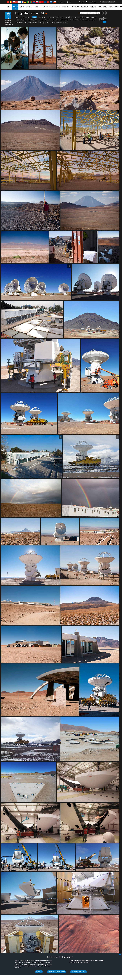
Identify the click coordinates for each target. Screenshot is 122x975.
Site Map (94, 2)
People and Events (65, 20)
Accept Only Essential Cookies (56, 971)
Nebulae (48, 20)
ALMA (34, 17)
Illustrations (32, 20)
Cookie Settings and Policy (78, 971)
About (9, 6)
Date (105, 22)
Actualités (29, 6)
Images (15, 6)
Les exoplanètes (76, 17)
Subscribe (82, 2)
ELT (57, 17)
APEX (39, 17)
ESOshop (38, 6)
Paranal (54, 20)
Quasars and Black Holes (88, 20)
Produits (93, 6)
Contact (88, 2)
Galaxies (93, 17)
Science (105, 2)
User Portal (112, 2)
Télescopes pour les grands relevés (55, 22)
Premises (75, 20)
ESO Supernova (64, 17)
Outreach (84, 6)
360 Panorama (26, 17)
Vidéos (22, 6)
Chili (43, 17)
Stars (40, 22)
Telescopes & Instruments (51, 6)
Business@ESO (102, 6)
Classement (103, 19)
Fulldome (86, 17)
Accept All (39, 971)
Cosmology (50, 17)
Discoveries (65, 6)
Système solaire (21, 22)
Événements (75, 6)
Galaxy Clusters (21, 20)
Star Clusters (32, 22)
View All (18, 17)
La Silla (41, 20)
